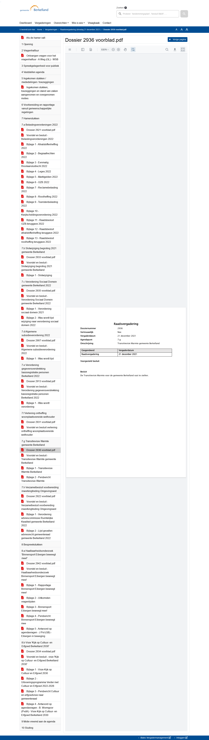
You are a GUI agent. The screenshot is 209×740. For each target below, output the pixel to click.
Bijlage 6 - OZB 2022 (37, 182)
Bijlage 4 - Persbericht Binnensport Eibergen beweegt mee (38, 620)
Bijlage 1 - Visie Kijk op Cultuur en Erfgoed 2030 (36, 671)
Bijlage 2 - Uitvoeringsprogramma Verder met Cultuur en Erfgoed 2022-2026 (39, 682)
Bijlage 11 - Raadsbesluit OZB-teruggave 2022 (37, 222)
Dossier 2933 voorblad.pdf (40, 257)
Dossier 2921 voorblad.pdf (40, 130)
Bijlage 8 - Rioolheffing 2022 (41, 196)
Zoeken (120, 7)
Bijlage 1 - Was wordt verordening (35, 405)
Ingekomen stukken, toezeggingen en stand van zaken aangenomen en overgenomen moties (39, 93)
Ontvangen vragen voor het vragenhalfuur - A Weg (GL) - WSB (39, 57)
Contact (107, 23)
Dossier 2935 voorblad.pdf (40, 290)
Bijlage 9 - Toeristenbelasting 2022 (39, 204)
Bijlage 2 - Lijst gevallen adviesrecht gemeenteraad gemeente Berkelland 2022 (36, 534)
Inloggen (180, 737)
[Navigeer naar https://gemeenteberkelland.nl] (35, 12)
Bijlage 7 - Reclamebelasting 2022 (39, 189)
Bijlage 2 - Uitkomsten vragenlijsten (35, 600)
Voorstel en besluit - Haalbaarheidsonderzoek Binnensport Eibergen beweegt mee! (38, 574)
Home (39, 30)
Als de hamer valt (35, 37)
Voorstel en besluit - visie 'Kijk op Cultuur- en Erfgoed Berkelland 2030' (40, 660)
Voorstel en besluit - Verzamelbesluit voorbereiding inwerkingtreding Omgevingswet (38, 505)
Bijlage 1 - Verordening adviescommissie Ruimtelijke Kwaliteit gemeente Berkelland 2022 (37, 520)
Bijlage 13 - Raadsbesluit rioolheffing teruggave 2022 (37, 240)
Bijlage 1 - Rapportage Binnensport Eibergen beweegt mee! (38, 589)
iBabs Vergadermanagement (154, 737)
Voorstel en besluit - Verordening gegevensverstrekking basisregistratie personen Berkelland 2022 (40, 392)
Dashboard (26, 23)
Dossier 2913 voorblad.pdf (40, 381)
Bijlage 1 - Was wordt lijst (40, 358)
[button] (184, 13)
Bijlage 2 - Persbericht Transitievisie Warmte (35, 479)
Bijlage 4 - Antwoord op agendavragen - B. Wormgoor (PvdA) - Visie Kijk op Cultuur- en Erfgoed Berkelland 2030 (39, 709)
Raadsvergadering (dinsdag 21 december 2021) (80, 30)
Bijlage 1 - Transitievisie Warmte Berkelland (36, 470)
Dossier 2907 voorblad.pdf (40, 340)
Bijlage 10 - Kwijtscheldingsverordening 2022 (39, 213)
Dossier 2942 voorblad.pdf (40, 563)
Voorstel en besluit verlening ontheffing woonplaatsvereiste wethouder (39, 431)
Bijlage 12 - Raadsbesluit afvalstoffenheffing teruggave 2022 (40, 231)
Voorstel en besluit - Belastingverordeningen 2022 (37, 137)
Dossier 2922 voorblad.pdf (40, 496)
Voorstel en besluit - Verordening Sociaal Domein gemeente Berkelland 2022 (37, 300)
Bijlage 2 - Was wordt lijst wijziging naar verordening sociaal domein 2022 (39, 321)
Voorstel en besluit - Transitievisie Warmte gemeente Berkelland (38, 459)
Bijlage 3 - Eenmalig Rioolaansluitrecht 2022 (35, 164)
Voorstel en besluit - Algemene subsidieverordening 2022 (38, 350)
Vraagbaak (94, 23)
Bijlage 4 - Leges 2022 (38, 171)
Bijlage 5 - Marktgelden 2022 (42, 177)
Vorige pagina (179, 39)
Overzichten (60, 23)
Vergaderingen (43, 23)
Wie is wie (77, 23)
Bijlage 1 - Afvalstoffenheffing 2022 (39, 146)
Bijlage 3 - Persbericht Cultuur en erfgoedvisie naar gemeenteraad (40, 695)
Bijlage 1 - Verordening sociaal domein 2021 (36, 310)
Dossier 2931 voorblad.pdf (40, 422)
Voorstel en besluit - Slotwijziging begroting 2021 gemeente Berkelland (36, 266)
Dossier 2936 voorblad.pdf (40, 450)
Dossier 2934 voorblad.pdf (40, 651)
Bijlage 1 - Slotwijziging (39, 275)
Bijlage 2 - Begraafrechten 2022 (38, 155)
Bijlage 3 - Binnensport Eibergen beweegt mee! (36, 609)
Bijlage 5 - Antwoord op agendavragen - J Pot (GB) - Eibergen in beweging (36, 632)
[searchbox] (147, 13)
